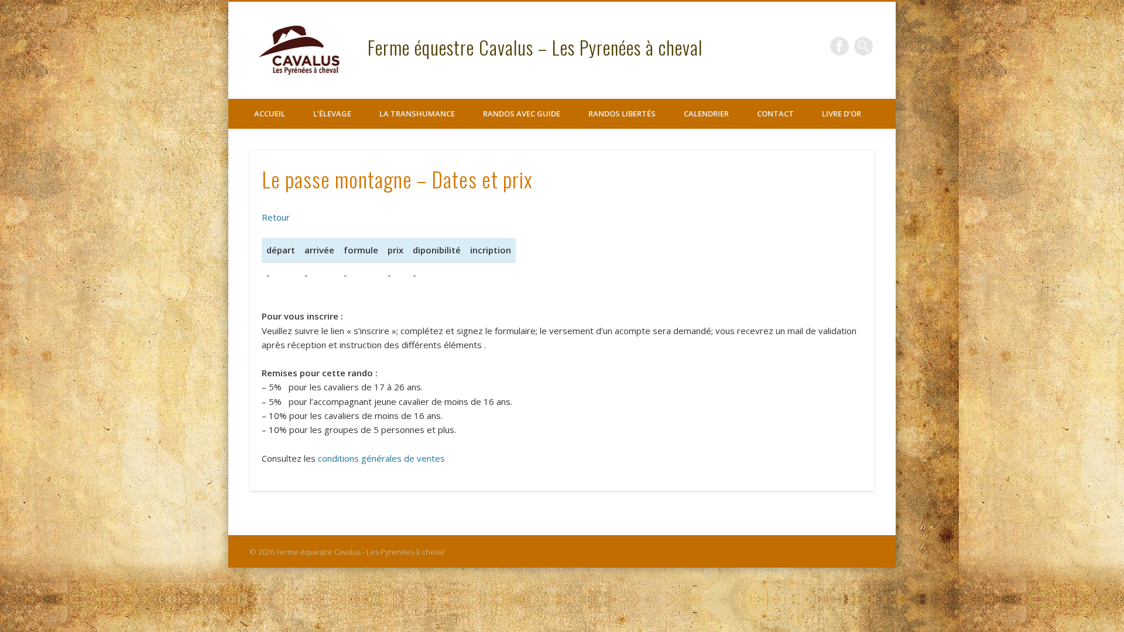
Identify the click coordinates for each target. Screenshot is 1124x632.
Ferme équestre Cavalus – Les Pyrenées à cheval (535, 47)
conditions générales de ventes (381, 458)
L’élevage (332, 113)
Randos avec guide (521, 113)
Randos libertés (622, 113)
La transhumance (417, 113)
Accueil (269, 113)
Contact (775, 113)
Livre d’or (841, 113)
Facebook (839, 46)
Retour (276, 217)
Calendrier (706, 113)
